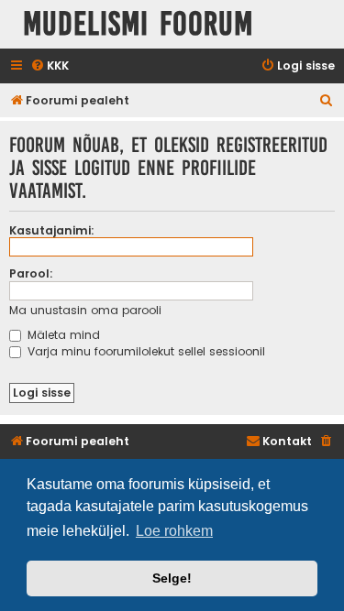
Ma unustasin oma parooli (85, 310)
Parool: (31, 273)
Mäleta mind (62, 335)
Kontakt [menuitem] (287, 441)
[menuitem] (49, 66)
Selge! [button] (172, 578)
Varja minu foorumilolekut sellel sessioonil (144, 351)
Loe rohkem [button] (174, 531)
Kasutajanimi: (51, 230)
